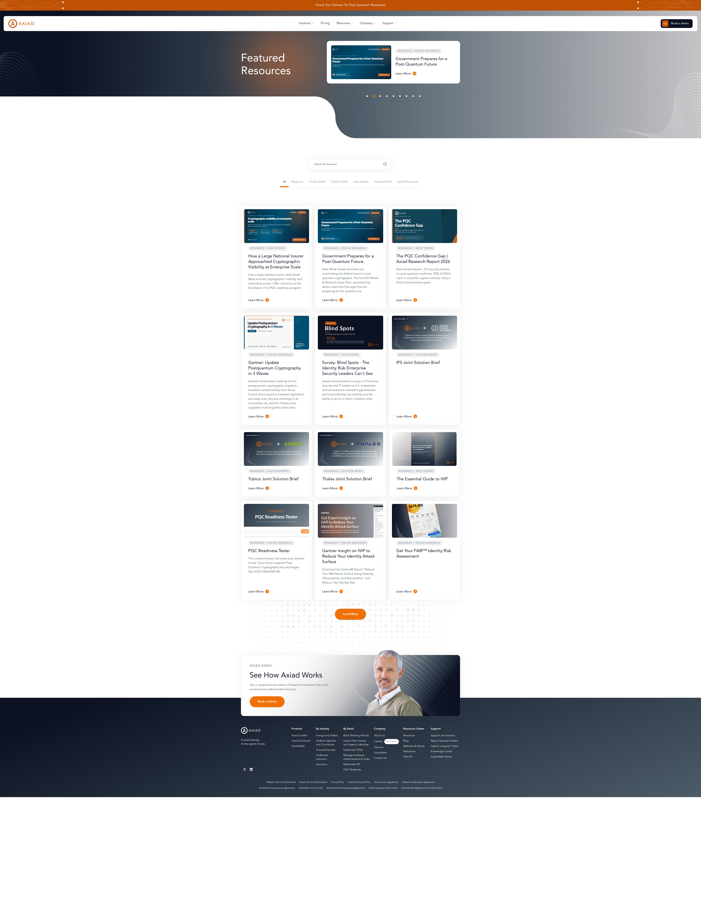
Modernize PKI (351, 764)
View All (407, 756)
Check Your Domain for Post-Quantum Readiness (350, 5)
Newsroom (409, 751)
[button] (367, 96)
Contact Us (380, 758)
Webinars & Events (413, 746)
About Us (379, 735)
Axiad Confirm (300, 735)
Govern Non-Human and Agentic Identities (356, 743)
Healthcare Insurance (322, 757)
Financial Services (325, 750)
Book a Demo (267, 701)
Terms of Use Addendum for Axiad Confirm (421, 788)
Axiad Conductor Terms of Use (383, 788)
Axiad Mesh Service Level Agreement (277, 788)
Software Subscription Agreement (418, 782)
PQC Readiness (352, 769)
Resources (409, 735)
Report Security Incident (444, 741)
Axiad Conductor (301, 741)
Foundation (380, 752)
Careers (378, 741)
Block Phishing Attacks (356, 735)
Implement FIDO (353, 750)
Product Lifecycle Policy (359, 782)
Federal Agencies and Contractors (326, 743)
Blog (405, 741)
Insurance (321, 764)
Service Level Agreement (386, 782)
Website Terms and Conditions (281, 782)
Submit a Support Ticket (444, 746)
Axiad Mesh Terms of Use (311, 788)
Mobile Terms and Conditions (313, 782)
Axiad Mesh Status (441, 756)
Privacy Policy (337, 782)
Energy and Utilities (327, 735)
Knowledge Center (441, 751)
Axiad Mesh (298, 746)
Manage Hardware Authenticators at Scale (356, 757)
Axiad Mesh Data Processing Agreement (345, 788)
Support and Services (443, 735)
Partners (378, 747)
